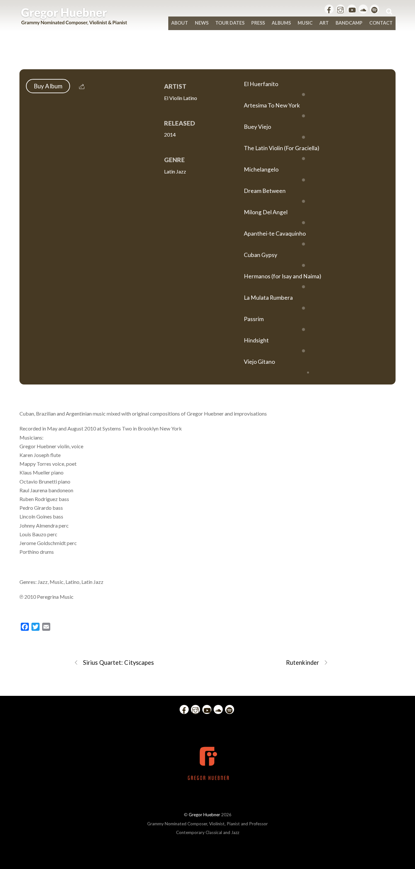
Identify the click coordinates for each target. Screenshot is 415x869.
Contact (381, 23)
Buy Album (48, 86)
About (179, 23)
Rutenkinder (302, 662)
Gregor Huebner (204, 814)
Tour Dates (229, 23)
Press (258, 23)
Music (305, 23)
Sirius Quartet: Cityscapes (118, 662)
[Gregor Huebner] (74, 22)
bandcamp (349, 23)
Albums (281, 23)
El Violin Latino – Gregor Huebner (207, 55)
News (201, 23)
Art (324, 23)
